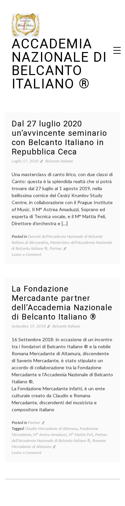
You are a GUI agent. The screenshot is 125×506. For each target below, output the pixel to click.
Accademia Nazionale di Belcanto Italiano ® (59, 64)
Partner (56, 248)
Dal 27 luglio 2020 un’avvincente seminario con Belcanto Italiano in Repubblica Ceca (59, 137)
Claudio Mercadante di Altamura (51, 428)
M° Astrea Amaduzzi (50, 434)
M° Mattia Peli (81, 434)
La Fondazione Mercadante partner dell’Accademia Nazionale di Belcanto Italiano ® (62, 303)
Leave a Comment (26, 254)
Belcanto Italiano (59, 160)
